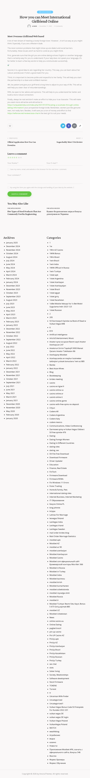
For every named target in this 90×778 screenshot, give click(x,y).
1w (51, 246)
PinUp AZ (54, 642)
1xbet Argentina (56, 278)
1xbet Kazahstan (57, 300)
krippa (52, 511)
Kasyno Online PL (57, 504)
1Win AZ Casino (56, 250)
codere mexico (56, 422)
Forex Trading (56, 486)
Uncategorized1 (56, 703)
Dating (52, 436)
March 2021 (11, 397)
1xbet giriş (54, 296)
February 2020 (12, 414)
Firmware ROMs (56, 479)
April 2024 (10, 271)
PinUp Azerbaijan (57, 646)
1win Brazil (54, 260)
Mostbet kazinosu (57, 578)
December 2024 (13, 246)
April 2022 (10, 357)
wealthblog (54, 731)
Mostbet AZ (54, 543)
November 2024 (13, 250)
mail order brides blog (59, 532)
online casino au (57, 621)
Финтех (53, 756)
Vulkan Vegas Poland (59, 720)
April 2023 (10, 314)
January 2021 (12, 400)
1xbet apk (54, 275)
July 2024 (10, 260)
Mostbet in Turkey (57, 571)
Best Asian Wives (57, 368)
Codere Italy (55, 418)
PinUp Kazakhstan (57, 653)
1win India (54, 264)
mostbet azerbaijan (58, 550)
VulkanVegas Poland (58, 724)
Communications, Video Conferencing (66, 426)
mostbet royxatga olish (60, 593)
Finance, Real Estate (58, 468)
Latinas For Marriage (59, 515)
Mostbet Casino (56, 557)
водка (52, 738)
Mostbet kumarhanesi (59, 586)
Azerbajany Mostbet (58, 354)
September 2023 (13, 296)
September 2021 (13, 382)
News (52, 617)
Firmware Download (58, 475)
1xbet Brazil (55, 289)
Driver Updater (56, 461)
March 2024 (11, 275)
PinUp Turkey (55, 660)
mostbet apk (55, 540)
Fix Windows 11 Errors (59, 482)
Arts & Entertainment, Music (62, 338)
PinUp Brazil (55, 649)
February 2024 (12, 278)
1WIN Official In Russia (59, 267)
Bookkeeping (55, 375)
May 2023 (10, 311)
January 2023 (12, 325)
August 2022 (11, 343)
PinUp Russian (56, 657)
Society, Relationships (59, 675)
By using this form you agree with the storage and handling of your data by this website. (42, 187)
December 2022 (13, 328)
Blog (51, 372)
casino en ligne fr (57, 386)
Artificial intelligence (58, 334)
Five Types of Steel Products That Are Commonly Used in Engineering (24, 212)
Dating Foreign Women (59, 439)
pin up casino (55, 631)
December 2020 (13, 404)
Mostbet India (56, 575)
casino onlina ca (56, 390)
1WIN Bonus (55, 253)
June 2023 (10, 307)
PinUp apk (54, 639)
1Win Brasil (54, 257)
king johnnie (55, 507)
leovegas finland (57, 518)
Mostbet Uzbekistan (58, 614)
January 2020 (12, 418)
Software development (59, 678)
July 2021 (10, 386)
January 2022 (12, 368)
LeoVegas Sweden (57, 529)
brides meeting (56, 379)
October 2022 (12, 336)
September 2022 (13, 339)
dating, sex (54, 450)
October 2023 (12, 293)
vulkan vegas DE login (59, 717)
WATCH (53, 728)
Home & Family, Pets (58, 489)
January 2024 (12, 282)
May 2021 (10, 393)
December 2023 (13, 285)
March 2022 (11, 361)
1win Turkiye (55, 271)
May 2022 (10, 354)
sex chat (53, 664)
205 (51, 317)
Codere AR (54, 411)
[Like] (10, 125)
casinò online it (56, 397)
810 (51, 331)
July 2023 (10, 303)
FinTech (53, 471)
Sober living (55, 671)
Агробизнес (55, 735)
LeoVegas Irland (56, 525)
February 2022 (12, 364)
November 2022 (13, 332)
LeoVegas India (56, 522)
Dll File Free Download (59, 454)
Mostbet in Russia (57, 568)
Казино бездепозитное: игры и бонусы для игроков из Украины (64, 212)
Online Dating (55, 624)
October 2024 (12, 253)
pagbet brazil (55, 628)
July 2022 (10, 346)
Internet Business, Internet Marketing (66, 497)
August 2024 (11, 257)
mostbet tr (54, 600)
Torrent (53, 689)
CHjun (52, 408)
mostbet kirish (56, 582)
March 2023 (11, 318)
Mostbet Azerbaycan (58, 554)
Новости (53, 746)
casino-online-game (58, 400)
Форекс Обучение (58, 763)
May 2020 (10, 411)
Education (54, 464)
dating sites (55, 446)
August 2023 (11, 300)
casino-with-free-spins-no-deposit (64, 404)
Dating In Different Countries (62, 443)
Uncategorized (45, 12)
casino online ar (56, 393)
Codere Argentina (57, 415)
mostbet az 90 (56, 547)
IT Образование (57, 500)
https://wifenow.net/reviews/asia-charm (23, 113)
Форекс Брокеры (57, 759)
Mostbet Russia (56, 596)
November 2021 (13, 375)
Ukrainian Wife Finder (59, 696)
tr (50, 692)
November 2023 (13, 289)
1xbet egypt (55, 293)
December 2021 (13, 372)
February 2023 (12, 321)
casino (52, 383)
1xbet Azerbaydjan (58, 285)
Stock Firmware (56, 682)
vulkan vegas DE (57, 713)
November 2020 (13, 407)
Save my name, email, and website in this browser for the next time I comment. (38, 169)
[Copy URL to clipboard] (80, 125)
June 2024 (10, 264)
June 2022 (10, 350)
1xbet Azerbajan (57, 282)
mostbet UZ (55, 610)
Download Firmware (58, 457)
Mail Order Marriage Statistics (63, 536)
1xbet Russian (56, 310)
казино (53, 742)
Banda (52, 365)
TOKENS (53, 685)
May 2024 (10, 267)
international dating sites (60, 493)
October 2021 (12, 379)
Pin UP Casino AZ (57, 635)
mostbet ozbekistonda (59, 589)
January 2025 (12, 242)
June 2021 (10, 389)
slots (52, 667)
